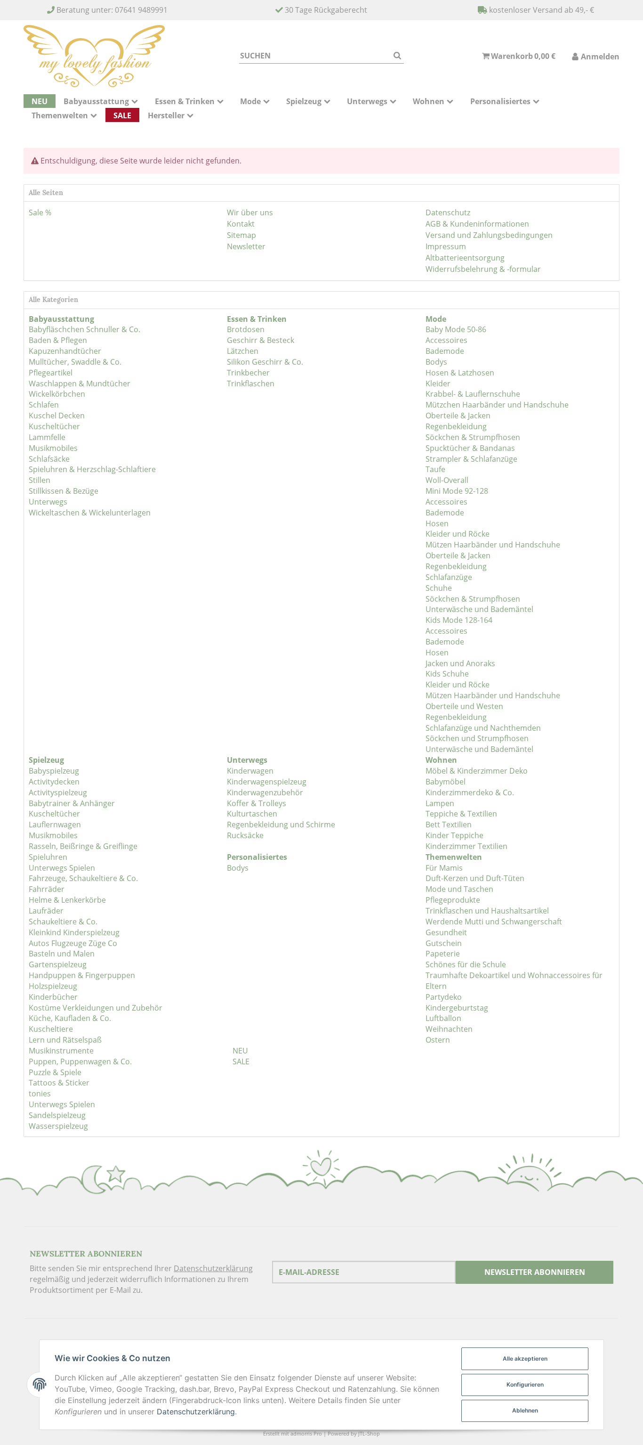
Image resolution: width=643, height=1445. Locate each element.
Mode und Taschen (459, 889)
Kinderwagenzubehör (265, 792)
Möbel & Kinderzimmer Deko (477, 771)
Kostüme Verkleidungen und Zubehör (95, 1008)
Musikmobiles (53, 448)
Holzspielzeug (53, 986)
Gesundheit (446, 932)
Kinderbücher (53, 997)
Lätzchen (242, 351)
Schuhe (439, 588)
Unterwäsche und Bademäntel (479, 609)
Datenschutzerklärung (213, 1268)
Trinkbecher (248, 372)
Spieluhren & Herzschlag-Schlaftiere (92, 469)
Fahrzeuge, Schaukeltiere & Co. (83, 878)
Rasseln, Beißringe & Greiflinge (83, 846)
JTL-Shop (369, 1433)
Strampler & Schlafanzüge (471, 459)
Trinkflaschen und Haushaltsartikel (487, 911)
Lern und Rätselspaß (65, 1040)
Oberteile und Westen (464, 706)
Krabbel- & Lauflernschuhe (473, 394)
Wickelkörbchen (57, 394)
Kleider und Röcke (458, 534)
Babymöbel (446, 781)
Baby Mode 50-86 (456, 329)
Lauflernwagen (55, 824)
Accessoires (446, 340)
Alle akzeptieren (525, 1358)
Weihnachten (449, 1029)
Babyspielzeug (54, 771)
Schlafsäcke (49, 459)
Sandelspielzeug (57, 1115)
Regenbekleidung (456, 426)
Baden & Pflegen (58, 340)
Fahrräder (46, 889)
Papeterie (443, 953)
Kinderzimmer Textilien (466, 846)
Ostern (438, 1040)
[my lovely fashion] (94, 56)
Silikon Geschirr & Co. (265, 362)
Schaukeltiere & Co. (63, 921)
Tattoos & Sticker (59, 1083)
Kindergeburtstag (457, 1008)
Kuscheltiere (51, 1029)
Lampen (440, 803)
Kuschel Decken (57, 415)
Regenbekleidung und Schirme (281, 824)
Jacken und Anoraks (460, 663)
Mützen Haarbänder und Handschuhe (493, 544)
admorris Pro (306, 1433)
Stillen (39, 480)
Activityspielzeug (58, 792)
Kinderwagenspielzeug (266, 781)
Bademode (445, 351)
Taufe (435, 469)
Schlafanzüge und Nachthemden (483, 728)
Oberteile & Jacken (458, 415)
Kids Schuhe (447, 674)
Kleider (438, 383)
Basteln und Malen (62, 953)
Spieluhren (48, 857)
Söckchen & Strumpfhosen (473, 437)
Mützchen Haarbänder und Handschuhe (497, 405)
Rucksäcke (245, 835)
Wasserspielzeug (58, 1126)
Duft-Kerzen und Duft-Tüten (475, 878)
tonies (40, 1093)
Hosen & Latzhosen (460, 372)
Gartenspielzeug (58, 964)
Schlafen (44, 405)
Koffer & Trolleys (256, 803)
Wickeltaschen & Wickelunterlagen (90, 512)
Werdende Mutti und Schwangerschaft (494, 921)
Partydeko (444, 997)
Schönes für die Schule (466, 964)
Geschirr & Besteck (260, 340)
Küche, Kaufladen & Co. (70, 1018)
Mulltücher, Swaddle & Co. (75, 362)
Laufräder (46, 911)
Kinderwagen (250, 771)
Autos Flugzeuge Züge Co (73, 943)
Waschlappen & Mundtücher (79, 383)
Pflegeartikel (50, 372)
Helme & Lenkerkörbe (67, 900)
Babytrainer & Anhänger (72, 803)
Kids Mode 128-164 (459, 620)
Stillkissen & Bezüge (63, 491)
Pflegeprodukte (453, 900)
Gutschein (444, 943)
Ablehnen (525, 1410)
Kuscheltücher (54, 426)
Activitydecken (54, 781)
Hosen (437, 523)
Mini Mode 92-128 (457, 491)
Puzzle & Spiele (55, 1072)
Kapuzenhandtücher (65, 351)
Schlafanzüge (449, 577)
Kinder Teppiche (454, 835)
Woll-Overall (447, 480)
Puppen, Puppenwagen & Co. (80, 1061)
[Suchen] (397, 56)
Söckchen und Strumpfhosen (477, 738)
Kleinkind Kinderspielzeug (74, 932)
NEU (239, 1050)
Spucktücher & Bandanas (470, 448)
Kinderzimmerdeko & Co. (470, 792)
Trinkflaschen (250, 383)
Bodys (436, 362)
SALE (240, 1061)
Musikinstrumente (61, 1050)
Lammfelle (47, 437)
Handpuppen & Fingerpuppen (82, 975)
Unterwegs (48, 502)
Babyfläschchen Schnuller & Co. (84, 329)
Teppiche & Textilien (461, 813)
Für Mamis (444, 868)
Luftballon (443, 1018)
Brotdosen (246, 329)
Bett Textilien (449, 824)
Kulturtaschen (252, 813)
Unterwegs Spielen (62, 868)
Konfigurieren (525, 1384)
